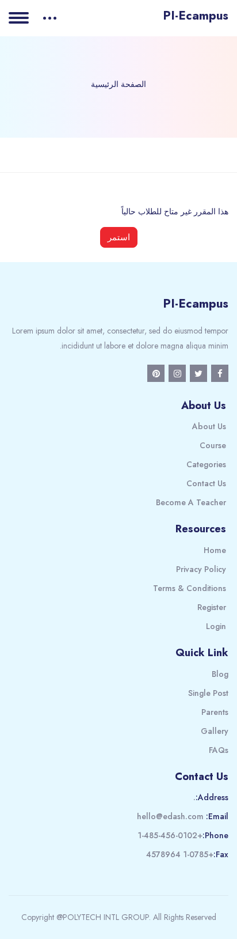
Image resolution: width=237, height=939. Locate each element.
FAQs (218, 750)
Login (216, 626)
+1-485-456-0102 (169, 835)
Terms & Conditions (189, 588)
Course (213, 445)
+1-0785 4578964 (179, 854)
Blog (220, 674)
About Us (209, 426)
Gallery (214, 731)
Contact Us (206, 483)
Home (215, 550)
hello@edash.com (170, 816)
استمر (119, 237)
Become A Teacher (191, 502)
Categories (206, 464)
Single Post (208, 693)
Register (211, 607)
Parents (214, 712)
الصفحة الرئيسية (118, 84)
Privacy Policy (201, 569)
